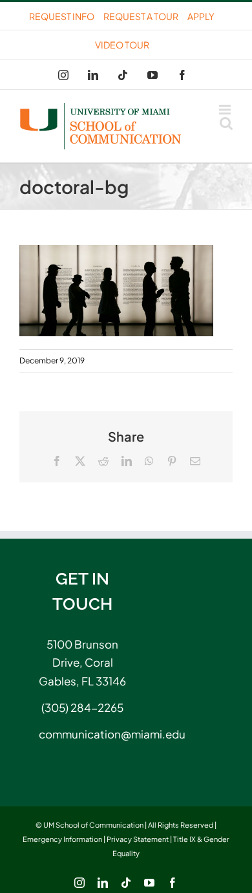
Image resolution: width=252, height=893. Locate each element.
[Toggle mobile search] (226, 123)
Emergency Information (62, 839)
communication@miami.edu (82, 734)
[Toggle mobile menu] (226, 109)
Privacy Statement (138, 839)
